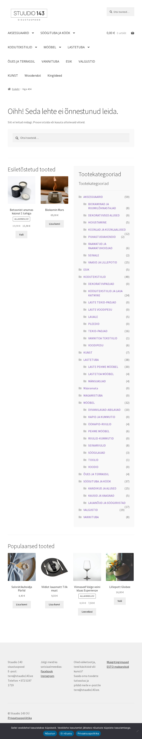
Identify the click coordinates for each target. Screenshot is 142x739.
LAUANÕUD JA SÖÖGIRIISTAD (107, 503)
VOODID (93, 467)
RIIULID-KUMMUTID (101, 438)
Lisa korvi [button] (54, 223)
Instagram (47, 676)
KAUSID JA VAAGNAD (101, 495)
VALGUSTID (87, 61)
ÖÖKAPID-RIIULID (99, 424)
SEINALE (93, 255)
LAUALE (93, 317)
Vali (21, 234)
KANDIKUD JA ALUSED (102, 488)
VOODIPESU (95, 345)
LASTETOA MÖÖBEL (101, 374)
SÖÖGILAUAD (96, 452)
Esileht (15, 89)
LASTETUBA (76, 47)
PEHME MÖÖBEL (98, 431)
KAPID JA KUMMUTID (101, 417)
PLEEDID (93, 324)
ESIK (69, 61)
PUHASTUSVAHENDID (102, 237)
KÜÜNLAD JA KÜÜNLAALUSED (107, 229)
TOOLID (93, 460)
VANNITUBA (50, 61)
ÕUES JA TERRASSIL (21, 61)
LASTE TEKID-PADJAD (102, 302)
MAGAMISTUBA (93, 395)
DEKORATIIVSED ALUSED (104, 215)
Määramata (90, 388)
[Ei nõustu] (137, 731)
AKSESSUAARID (18, 33)
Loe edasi (87, 611)
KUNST (13, 75)
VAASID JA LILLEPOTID (102, 262)
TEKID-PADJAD (97, 331)
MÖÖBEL (50, 47)
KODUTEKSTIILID (20, 47)
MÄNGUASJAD (97, 381)
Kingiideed (55, 75)
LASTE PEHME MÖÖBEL (103, 367)
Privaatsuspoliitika (20, 718)
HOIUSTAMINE (97, 222)
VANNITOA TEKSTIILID (102, 338)
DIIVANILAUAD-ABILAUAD (104, 410)
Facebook (47, 671)
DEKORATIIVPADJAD (101, 284)
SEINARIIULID (97, 445)
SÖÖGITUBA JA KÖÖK (55, 33)
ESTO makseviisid (118, 666)
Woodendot (33, 75)
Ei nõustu (66, 733)
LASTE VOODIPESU (100, 309)
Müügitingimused (118, 662)
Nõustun (50, 733)
